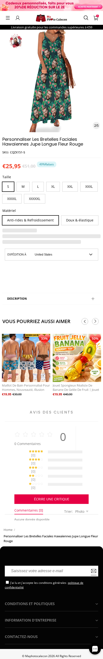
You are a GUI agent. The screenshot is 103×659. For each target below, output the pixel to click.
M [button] (23, 186)
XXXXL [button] (12, 198)
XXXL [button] (89, 186)
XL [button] (53, 186)
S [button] (8, 186)
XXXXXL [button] (34, 198)
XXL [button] (70, 186)
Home (8, 513)
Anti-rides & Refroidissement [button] (30, 220)
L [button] (38, 186)
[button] (8, 17)
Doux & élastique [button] (79, 220)
